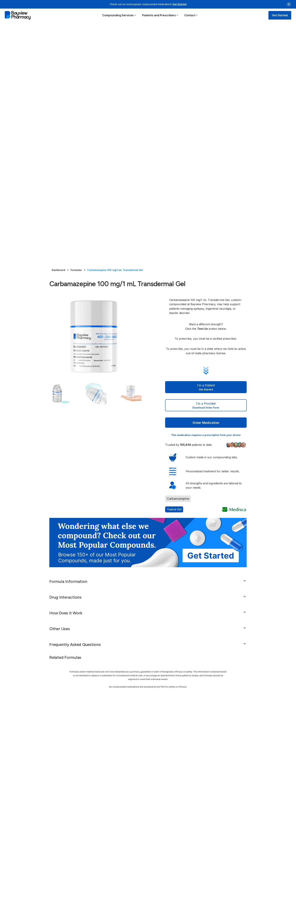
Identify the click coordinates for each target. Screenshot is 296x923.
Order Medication (206, 422)
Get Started (179, 4)
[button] (119, 15)
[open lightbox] (100, 336)
